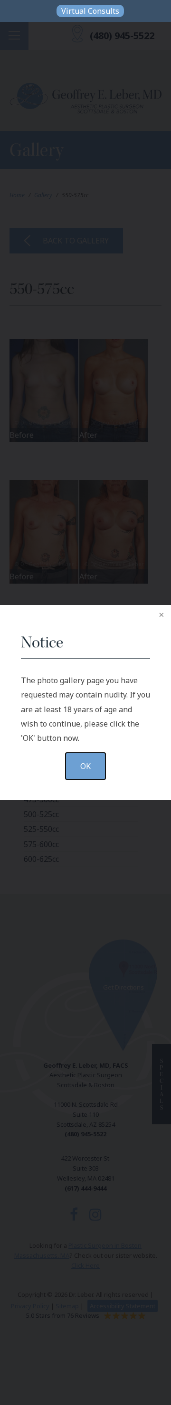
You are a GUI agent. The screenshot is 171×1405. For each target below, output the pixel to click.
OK (85, 766)
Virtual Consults (90, 11)
